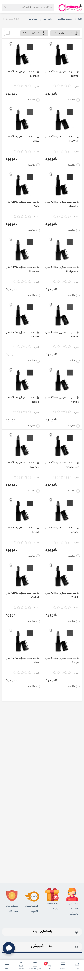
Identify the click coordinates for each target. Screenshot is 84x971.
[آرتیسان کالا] (70, 7)
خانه (80, 19)
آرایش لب (47, 19)
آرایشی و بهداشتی (65, 19)
